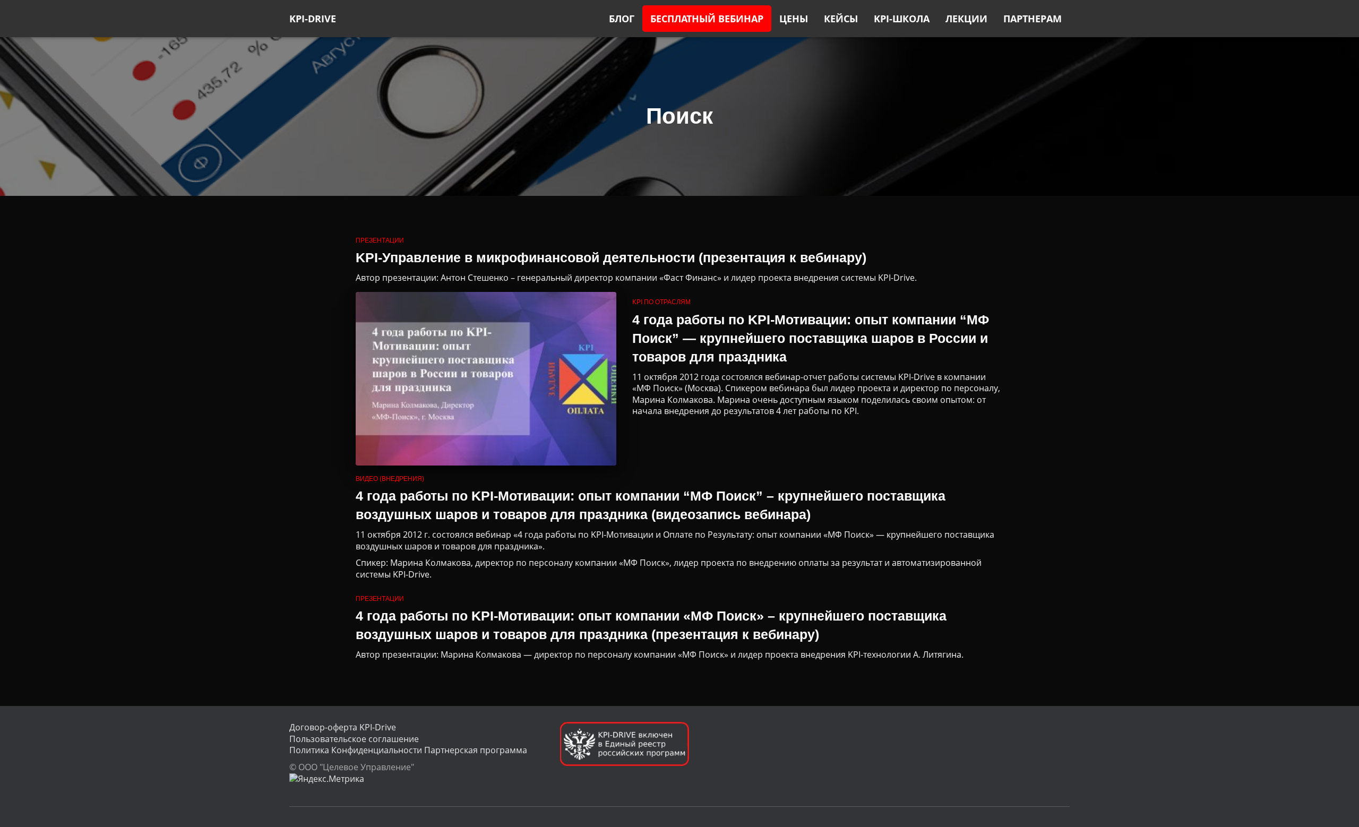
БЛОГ (621, 18)
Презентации (380, 240)
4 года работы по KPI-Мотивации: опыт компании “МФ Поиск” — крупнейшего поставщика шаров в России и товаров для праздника (810, 338)
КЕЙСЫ (841, 18)
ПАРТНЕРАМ (1032, 18)
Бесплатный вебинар (706, 18)
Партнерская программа (475, 750)
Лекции (966, 18)
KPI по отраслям (661, 302)
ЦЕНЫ (793, 18)
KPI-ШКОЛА (902, 18)
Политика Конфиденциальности (355, 750)
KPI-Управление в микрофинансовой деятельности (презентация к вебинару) (611, 257)
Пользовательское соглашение (354, 739)
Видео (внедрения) (390, 479)
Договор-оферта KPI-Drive (342, 727)
